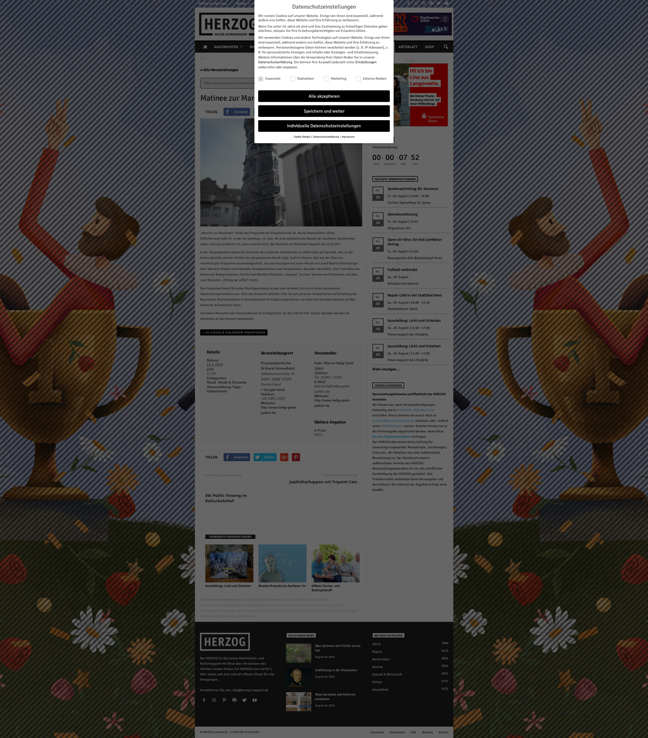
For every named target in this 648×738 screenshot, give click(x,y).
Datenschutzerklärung (275, 62)
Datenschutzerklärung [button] (326, 136)
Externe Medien (375, 78)
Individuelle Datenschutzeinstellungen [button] (324, 126)
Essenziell (272, 78)
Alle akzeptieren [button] (324, 96)
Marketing (338, 78)
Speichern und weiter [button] (324, 111)
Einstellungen (366, 62)
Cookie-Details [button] (302, 136)
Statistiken (305, 78)
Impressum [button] (348, 136)
